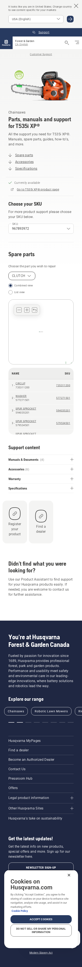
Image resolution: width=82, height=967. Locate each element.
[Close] (69, 875)
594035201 (63, 410)
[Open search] (67, 43)
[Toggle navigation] (77, 43)
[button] (19, 310)
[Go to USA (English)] (70, 19)
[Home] (6, 43)
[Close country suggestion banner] (76, 6)
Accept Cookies (41, 919)
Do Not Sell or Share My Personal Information (41, 930)
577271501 (63, 398)
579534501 (63, 423)
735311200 (63, 385)
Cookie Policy (20, 910)
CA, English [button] (21, 44)
